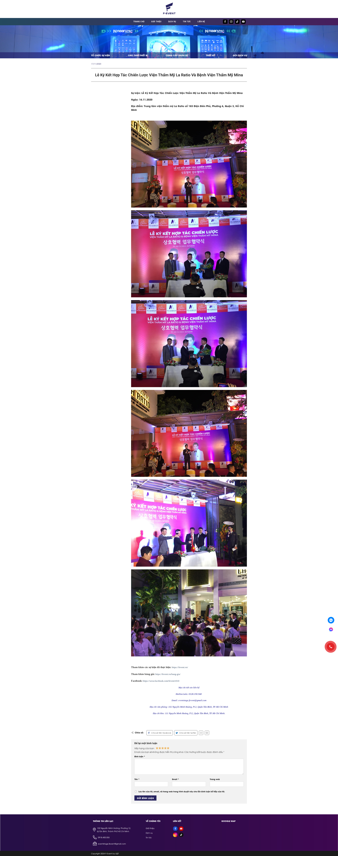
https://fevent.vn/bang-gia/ (167, 674)
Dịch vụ (172, 22)
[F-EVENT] (169, 9)
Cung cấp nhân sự (177, 55)
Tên (136, 779)
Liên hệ (201, 22)
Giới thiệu (156, 22)
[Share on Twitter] (185, 732)
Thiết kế (210, 55)
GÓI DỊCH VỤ (240, 55)
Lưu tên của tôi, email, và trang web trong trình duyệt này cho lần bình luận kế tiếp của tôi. (182, 791)
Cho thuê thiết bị (138, 55)
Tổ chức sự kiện (100, 55)
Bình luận (139, 756)
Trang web (215, 779)
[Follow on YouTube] (243, 21)
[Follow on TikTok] (237, 21)
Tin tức (187, 22)
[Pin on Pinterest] (207, 733)
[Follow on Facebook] (225, 21)
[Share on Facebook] (159, 732)
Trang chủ (138, 22)
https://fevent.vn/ (180, 667)
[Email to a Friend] (201, 733)
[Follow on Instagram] (231, 21)
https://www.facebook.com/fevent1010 (161, 681)
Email (175, 779)
